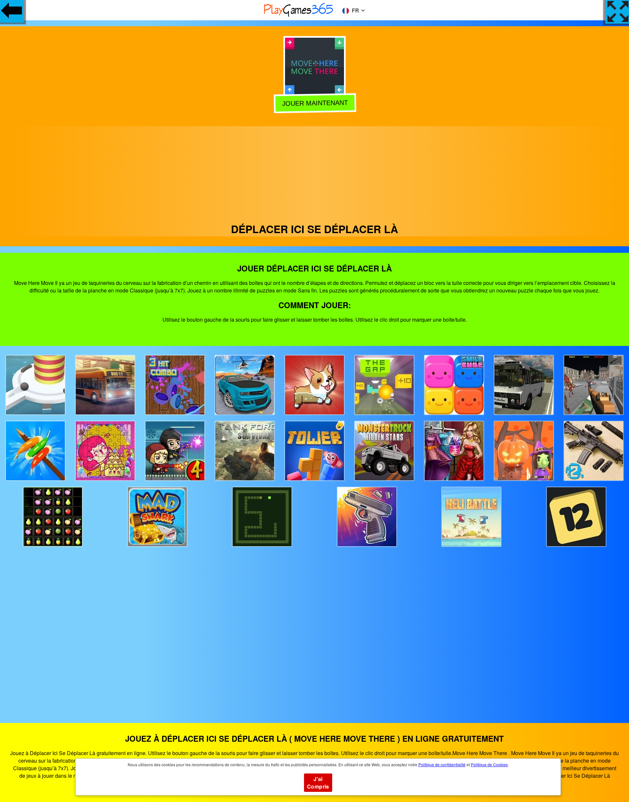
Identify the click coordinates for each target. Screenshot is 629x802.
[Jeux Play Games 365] (298, 15)
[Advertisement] (314, 172)
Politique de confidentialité (442, 764)
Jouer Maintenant (315, 104)
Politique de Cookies (489, 764)
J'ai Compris (318, 782)
